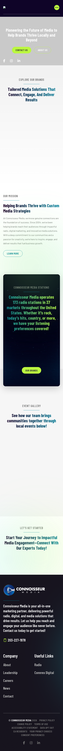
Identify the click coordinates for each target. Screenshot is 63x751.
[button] (57, 7)
